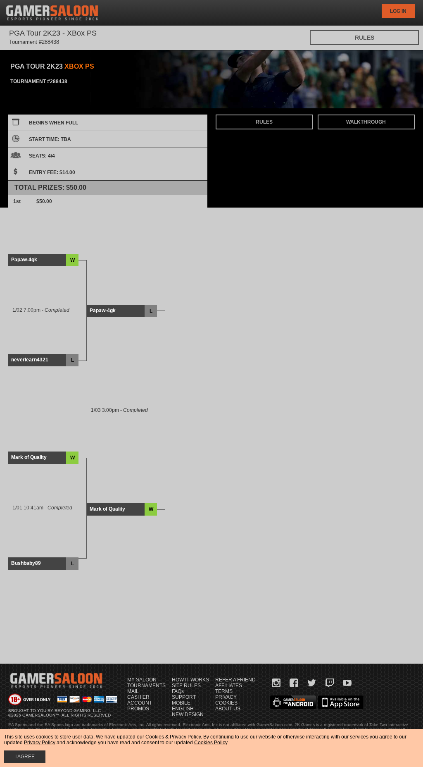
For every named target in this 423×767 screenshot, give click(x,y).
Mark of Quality (29, 457)
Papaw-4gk (24, 260)
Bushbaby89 (26, 563)
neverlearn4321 (29, 360)
